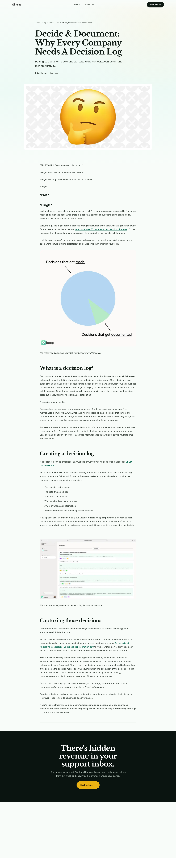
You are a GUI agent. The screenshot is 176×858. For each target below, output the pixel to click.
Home (77, 4)
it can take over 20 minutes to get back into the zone (101, 229)
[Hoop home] (16, 4)
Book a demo (155, 4)
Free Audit (89, 4)
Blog (44, 23)
